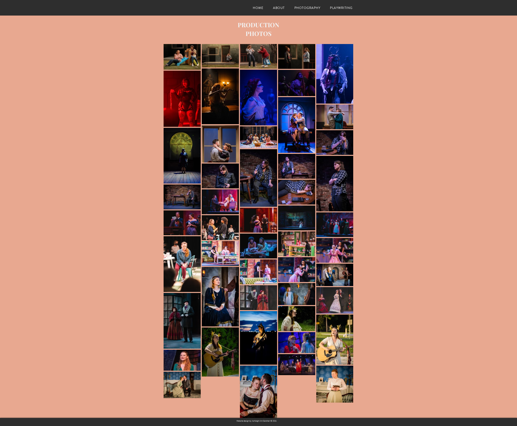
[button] (279, 8)
